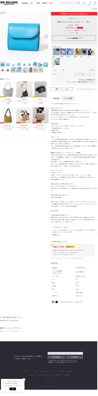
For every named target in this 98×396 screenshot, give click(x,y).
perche (74, 18)
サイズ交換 (61, 371)
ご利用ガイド (27, 371)
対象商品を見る (70, 246)
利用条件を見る (83, 14)
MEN (31, 3)
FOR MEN (74, 357)
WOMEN (25, 3)
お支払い (36, 371)
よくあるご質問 (58, 375)
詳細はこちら (56, 234)
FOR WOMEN (56, 357)
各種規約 (67, 375)
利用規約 (50, 362)
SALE (51, 3)
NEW (38, 3)
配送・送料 (45, 371)
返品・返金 (70, 371)
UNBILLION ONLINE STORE (8, 3)
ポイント (53, 371)
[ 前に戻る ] (94, 9)
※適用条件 (84, 30)
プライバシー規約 (59, 362)
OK (13, 389)
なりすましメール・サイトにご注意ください (39, 375)
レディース (79, 296)
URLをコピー (78, 302)
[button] (46, 36)
